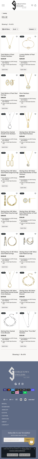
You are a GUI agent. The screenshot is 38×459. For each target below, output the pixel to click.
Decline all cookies (12, 455)
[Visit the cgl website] (25, 399)
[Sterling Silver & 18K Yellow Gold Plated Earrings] (10, 241)
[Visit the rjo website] (16, 399)
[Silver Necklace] (28, 82)
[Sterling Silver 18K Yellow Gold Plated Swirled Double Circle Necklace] (10, 280)
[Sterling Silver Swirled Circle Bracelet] (10, 320)
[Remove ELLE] (17, 29)
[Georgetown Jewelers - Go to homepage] (19, 374)
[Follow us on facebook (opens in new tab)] (19, 384)
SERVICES (5, 419)
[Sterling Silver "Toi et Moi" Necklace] (28, 320)
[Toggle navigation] (3, 5)
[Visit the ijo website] (11, 399)
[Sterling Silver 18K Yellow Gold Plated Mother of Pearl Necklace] (28, 160)
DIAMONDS (6, 407)
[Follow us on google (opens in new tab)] (16, 384)
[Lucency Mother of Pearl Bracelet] (28, 44)
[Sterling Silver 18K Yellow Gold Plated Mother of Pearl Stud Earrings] (28, 200)
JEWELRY (5, 410)
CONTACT (5, 425)
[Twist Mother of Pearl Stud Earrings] (10, 82)
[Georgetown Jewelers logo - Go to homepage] (19, 5)
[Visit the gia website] (5, 399)
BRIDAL (4, 404)
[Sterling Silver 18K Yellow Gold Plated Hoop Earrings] (10, 200)
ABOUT (4, 422)
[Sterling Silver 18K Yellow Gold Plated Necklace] (28, 121)
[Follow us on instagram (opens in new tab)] (22, 384)
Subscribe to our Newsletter (19, 432)
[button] (32, 5)
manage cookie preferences (17, 450)
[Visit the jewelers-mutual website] (31, 399)
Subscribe (29, 440)
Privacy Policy (26, 448)
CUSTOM (5, 416)
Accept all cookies (25, 455)
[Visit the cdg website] (21, 399)
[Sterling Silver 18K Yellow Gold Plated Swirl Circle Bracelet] (28, 280)
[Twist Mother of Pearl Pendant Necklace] (10, 44)
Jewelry (5, 13)
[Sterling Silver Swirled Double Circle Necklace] (10, 121)
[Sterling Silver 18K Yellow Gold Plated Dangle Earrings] (10, 160)
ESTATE (4, 413)
